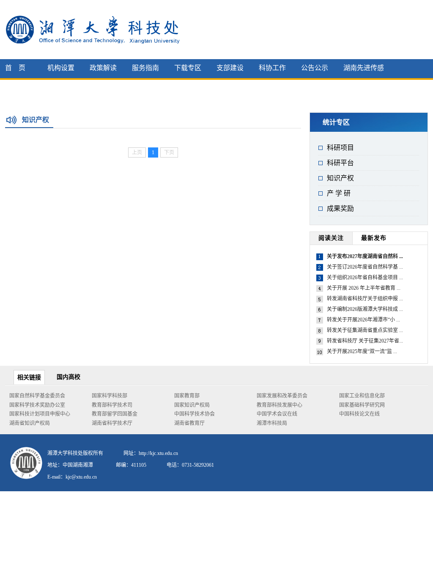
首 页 (15, 67)
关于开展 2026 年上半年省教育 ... (363, 288)
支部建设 (230, 67)
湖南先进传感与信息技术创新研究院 (363, 85)
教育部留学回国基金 (114, 414)
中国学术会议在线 (277, 414)
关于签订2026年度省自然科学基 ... (365, 267)
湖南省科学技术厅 (112, 423)
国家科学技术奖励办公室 (37, 405)
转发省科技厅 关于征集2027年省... (365, 341)
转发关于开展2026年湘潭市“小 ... (363, 320)
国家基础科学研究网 (362, 405)
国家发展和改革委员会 (282, 396)
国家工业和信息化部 (362, 396)
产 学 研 (339, 193)
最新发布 (373, 238)
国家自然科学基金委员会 (37, 396)
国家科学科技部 (109, 396)
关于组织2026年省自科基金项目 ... (365, 277)
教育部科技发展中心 (279, 405)
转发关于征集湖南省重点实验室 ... (365, 330)
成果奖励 (340, 208)
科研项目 (340, 147)
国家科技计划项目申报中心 (39, 414)
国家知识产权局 (192, 405)
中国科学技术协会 (194, 414)
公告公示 (314, 67)
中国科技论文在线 (359, 414)
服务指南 (145, 67)
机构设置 (60, 67)
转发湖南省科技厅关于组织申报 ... (365, 299)
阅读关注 (331, 238)
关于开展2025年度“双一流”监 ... (362, 351)
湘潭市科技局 (272, 423)
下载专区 (187, 67)
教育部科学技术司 (112, 405)
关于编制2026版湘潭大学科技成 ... (365, 309)
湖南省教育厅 (189, 423)
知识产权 (340, 178)
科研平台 (340, 162)
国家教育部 (187, 396)
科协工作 (272, 67)
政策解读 (103, 67)
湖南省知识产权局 (29, 423)
